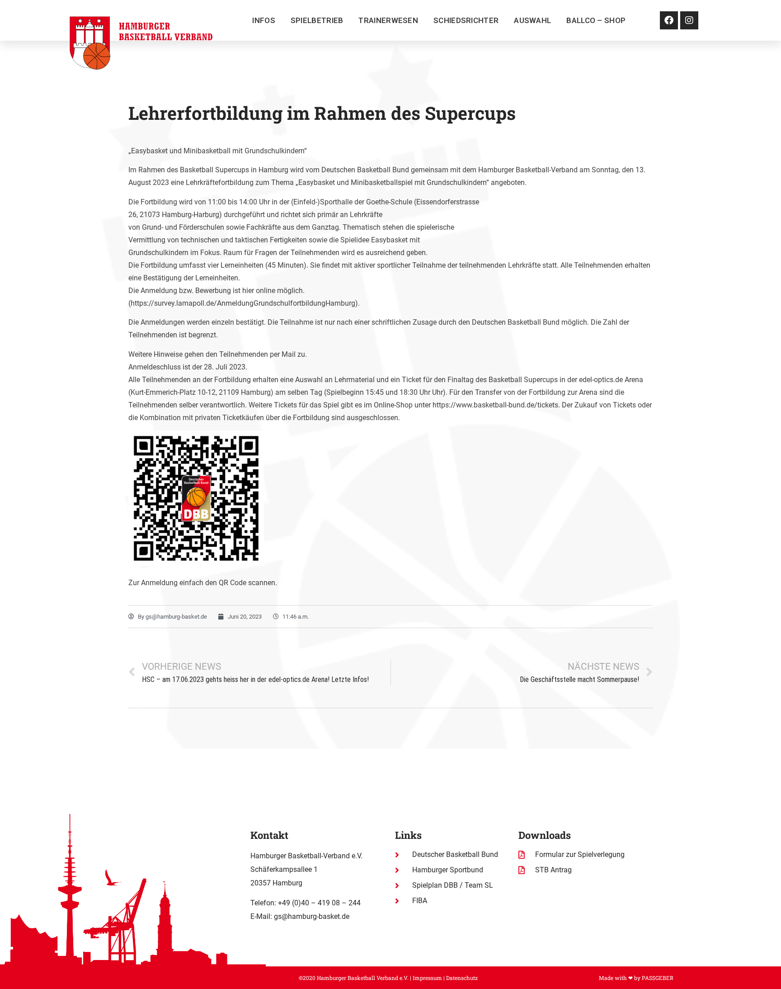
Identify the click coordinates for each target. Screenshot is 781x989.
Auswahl (532, 20)
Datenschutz (462, 977)
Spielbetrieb (317, 20)
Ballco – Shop (596, 20)
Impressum (427, 977)
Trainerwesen (388, 20)
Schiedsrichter (466, 20)
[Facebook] (669, 20)
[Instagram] (689, 20)
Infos (263, 20)
